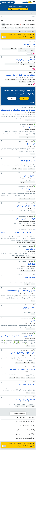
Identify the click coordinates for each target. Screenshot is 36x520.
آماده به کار (24, 24)
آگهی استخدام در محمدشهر (24, 430)
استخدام (33, 13)
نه (12, 98)
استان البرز (27, 13)
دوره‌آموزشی (8, 24)
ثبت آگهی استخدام (7, 2)
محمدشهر (22, 13)
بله (24, 98)
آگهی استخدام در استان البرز (24, 421)
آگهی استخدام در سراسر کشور (24, 426)
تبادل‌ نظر (16, 24)
